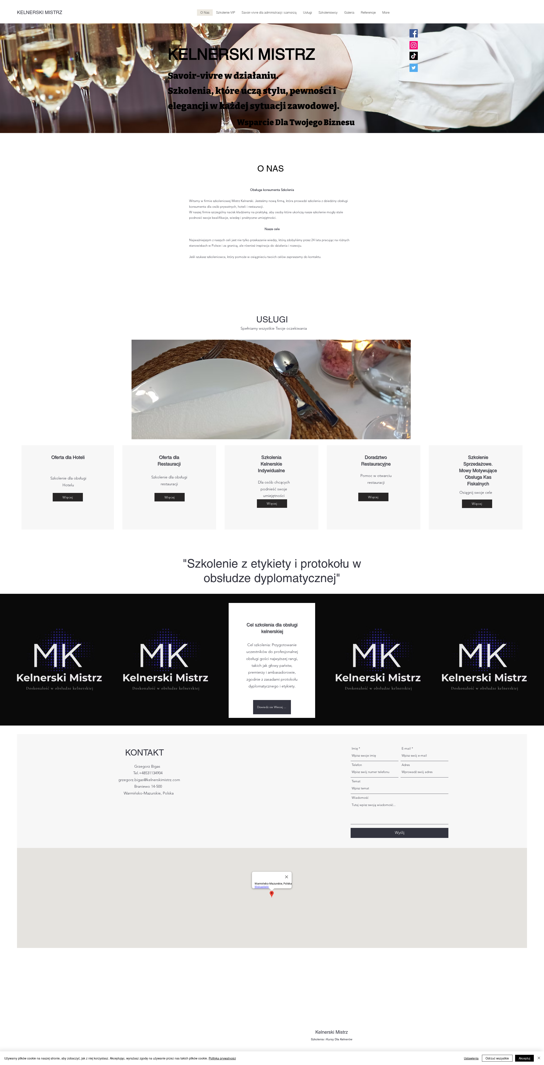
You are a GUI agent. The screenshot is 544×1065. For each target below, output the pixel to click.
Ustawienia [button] (471, 1058)
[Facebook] (413, 33)
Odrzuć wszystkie (497, 1058)
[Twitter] (413, 68)
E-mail (406, 748)
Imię (355, 748)
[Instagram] (413, 45)
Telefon (357, 764)
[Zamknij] (538, 1058)
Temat (356, 781)
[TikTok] (413, 56)
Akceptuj (524, 1058)
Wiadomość (360, 797)
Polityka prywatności (222, 1058)
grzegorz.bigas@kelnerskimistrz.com (149, 779)
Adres (406, 764)
